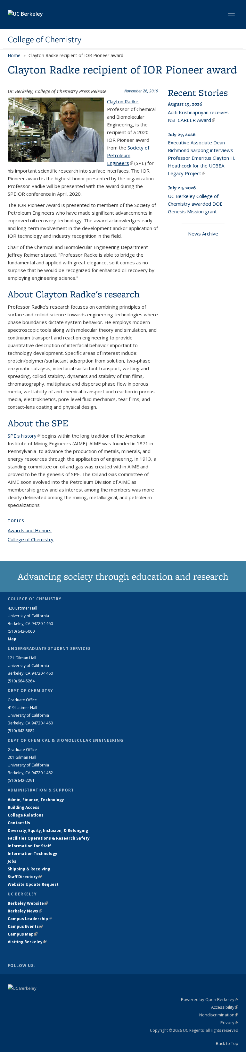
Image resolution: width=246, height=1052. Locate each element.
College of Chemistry (44, 39)
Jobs (12, 861)
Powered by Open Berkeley (209, 999)
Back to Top (227, 1043)
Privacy (229, 1022)
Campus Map (22, 934)
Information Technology (32, 853)
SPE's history (24, 435)
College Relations (26, 815)
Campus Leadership (30, 918)
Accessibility (224, 1007)
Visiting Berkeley (27, 942)
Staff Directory (25, 876)
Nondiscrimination (218, 1015)
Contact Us (19, 822)
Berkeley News (25, 911)
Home (14, 55)
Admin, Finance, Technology (36, 799)
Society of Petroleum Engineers (128, 155)
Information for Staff (29, 846)
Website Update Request (33, 884)
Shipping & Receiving (29, 869)
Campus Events (25, 926)
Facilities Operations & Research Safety (49, 838)
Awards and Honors (30, 530)
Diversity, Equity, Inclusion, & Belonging (48, 830)
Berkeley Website (28, 903)
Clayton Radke (122, 101)
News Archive (203, 233)
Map (12, 639)
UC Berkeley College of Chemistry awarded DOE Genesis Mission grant (195, 204)
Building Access (23, 807)
